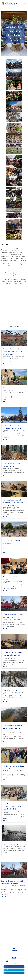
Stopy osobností (16, 846)
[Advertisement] (14, 305)
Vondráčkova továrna (10, 844)
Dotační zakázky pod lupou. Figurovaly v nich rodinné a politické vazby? (13, 351)
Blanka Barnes (7, 581)
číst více (5, 364)
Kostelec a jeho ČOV (10, 690)
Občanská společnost (16, 392)
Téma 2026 (16, 356)
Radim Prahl (6, 468)
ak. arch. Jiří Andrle (7, 692)
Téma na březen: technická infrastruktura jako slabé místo (12, 728)
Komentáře (16, 468)
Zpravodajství (21, 356)
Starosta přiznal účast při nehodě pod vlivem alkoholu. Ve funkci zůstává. (13, 502)
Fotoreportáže (14, 40)
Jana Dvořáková (7, 811)
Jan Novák (6, 846)
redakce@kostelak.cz (14, 275)
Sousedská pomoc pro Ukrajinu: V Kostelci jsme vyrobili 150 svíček (12, 806)
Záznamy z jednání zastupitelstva (18, 885)
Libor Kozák (12, 38)
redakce (5, 392)
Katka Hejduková (7, 770)
